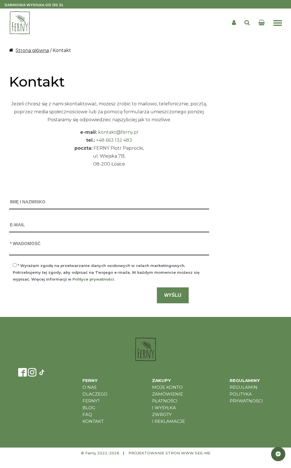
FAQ (87, 414)
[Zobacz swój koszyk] (262, 23)
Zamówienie (167, 394)
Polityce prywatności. (93, 279)
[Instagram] (32, 372)
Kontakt (93, 421)
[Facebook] (22, 372)
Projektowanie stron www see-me (169, 453)
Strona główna (32, 50)
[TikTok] (42, 372)
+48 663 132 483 (114, 140)
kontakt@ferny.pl (118, 132)
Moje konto (167, 387)
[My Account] (234, 23)
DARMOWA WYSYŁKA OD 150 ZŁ (34, 5)
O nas (89, 387)
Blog (88, 407)
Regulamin (243, 387)
